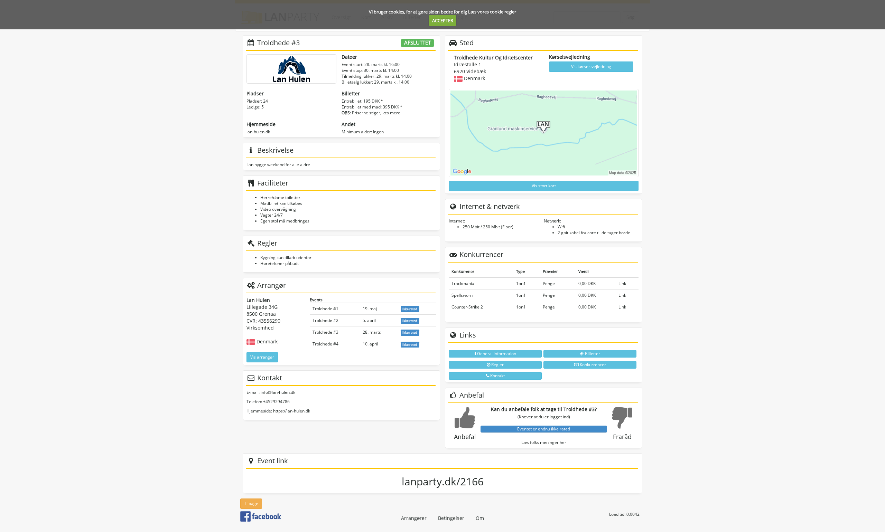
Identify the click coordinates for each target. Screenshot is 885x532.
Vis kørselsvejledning (591, 66)
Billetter (592, 354)
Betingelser (451, 518)
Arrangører (414, 518)
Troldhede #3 (325, 332)
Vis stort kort (544, 186)
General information (496, 354)
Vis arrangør (262, 357)
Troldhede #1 (325, 309)
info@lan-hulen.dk (278, 392)
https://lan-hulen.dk (291, 411)
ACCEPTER (442, 20)
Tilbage (251, 503)
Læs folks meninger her (543, 442)
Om (480, 518)
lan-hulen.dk (258, 132)
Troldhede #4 (325, 344)
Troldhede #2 (325, 320)
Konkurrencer (592, 365)
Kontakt (497, 376)
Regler (497, 365)
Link (622, 283)
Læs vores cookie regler (492, 12)
